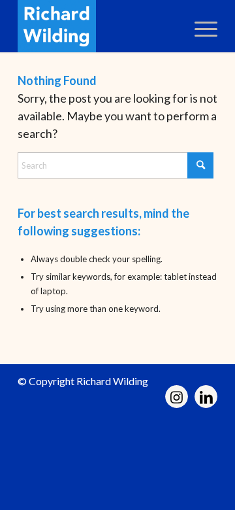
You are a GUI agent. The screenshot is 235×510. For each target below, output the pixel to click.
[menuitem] (199, 26)
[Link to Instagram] (176, 396)
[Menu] (199, 26)
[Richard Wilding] (98, 26)
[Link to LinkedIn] (206, 396)
